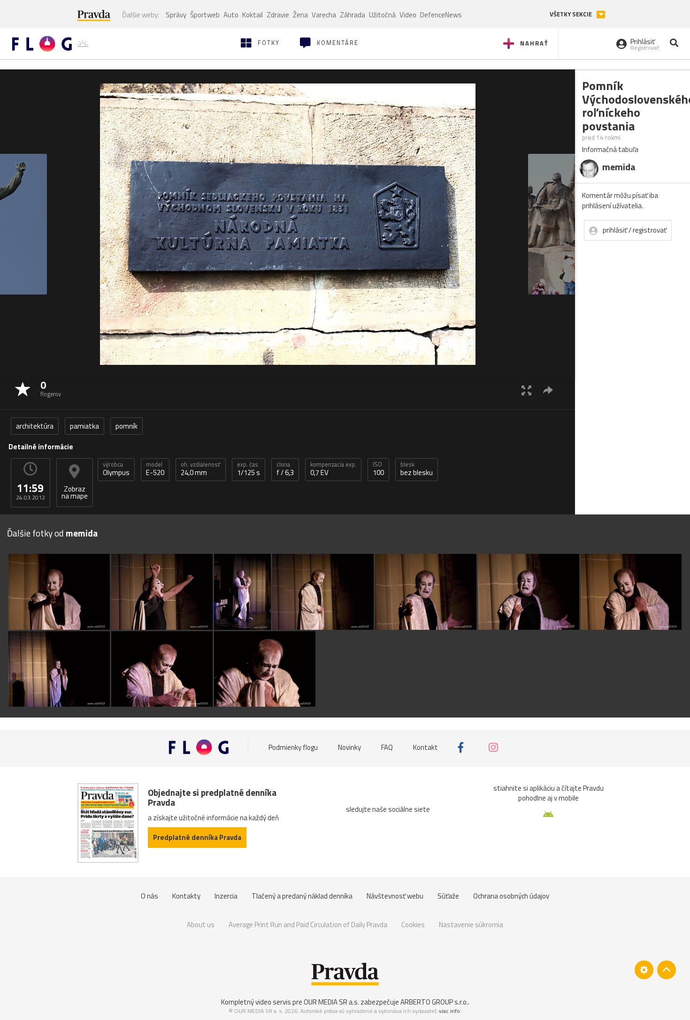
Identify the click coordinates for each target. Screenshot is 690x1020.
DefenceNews (441, 14)
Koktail (252, 14)
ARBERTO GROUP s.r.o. (434, 1002)
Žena (300, 14)
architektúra (35, 426)
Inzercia (226, 896)
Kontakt (425, 747)
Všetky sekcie (571, 14)
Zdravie (278, 14)
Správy (176, 14)
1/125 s (248, 469)
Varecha (324, 14)
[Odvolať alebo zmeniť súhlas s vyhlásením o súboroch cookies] (644, 969)
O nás (149, 896)
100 (378, 469)
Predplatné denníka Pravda (197, 837)
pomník (126, 426)
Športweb (205, 14)
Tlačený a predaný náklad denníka (302, 896)
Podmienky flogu (293, 747)
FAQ (387, 747)
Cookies (413, 924)
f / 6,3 (285, 469)
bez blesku (416, 469)
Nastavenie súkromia (471, 924)
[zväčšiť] (526, 390)
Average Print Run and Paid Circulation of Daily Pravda (308, 924)
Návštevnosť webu (395, 896)
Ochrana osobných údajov (511, 896)
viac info (449, 1010)
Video (407, 14)
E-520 (155, 469)
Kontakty (186, 896)
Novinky (349, 747)
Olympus (116, 469)
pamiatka (84, 426)
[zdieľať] (548, 390)
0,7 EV (333, 469)
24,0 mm (201, 469)
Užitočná (382, 14)
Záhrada (352, 14)
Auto (230, 14)
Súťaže (448, 896)
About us (201, 924)
